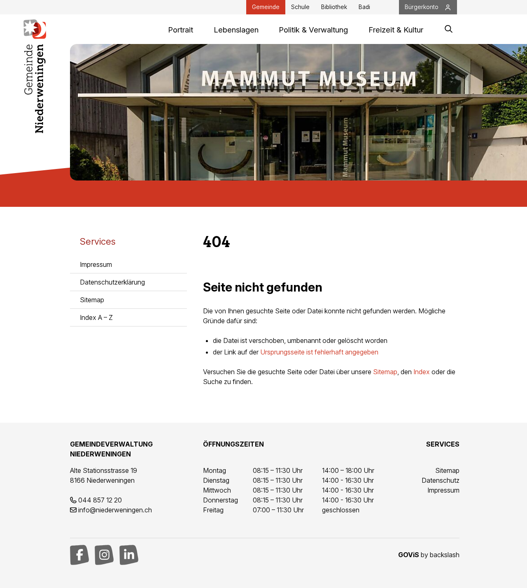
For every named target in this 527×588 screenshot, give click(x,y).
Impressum (96, 264)
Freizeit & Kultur (395, 29)
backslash (444, 555)
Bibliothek (334, 7)
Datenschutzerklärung (112, 282)
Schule (300, 7)
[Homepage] (35, 29)
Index (421, 372)
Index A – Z (96, 317)
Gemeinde (266, 7)
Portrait (180, 29)
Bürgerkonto (421, 7)
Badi (364, 7)
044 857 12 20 (100, 500)
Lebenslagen (236, 29)
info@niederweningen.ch (115, 510)
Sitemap (92, 300)
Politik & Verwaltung (313, 29)
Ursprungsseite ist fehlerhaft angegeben (319, 352)
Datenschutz (440, 480)
